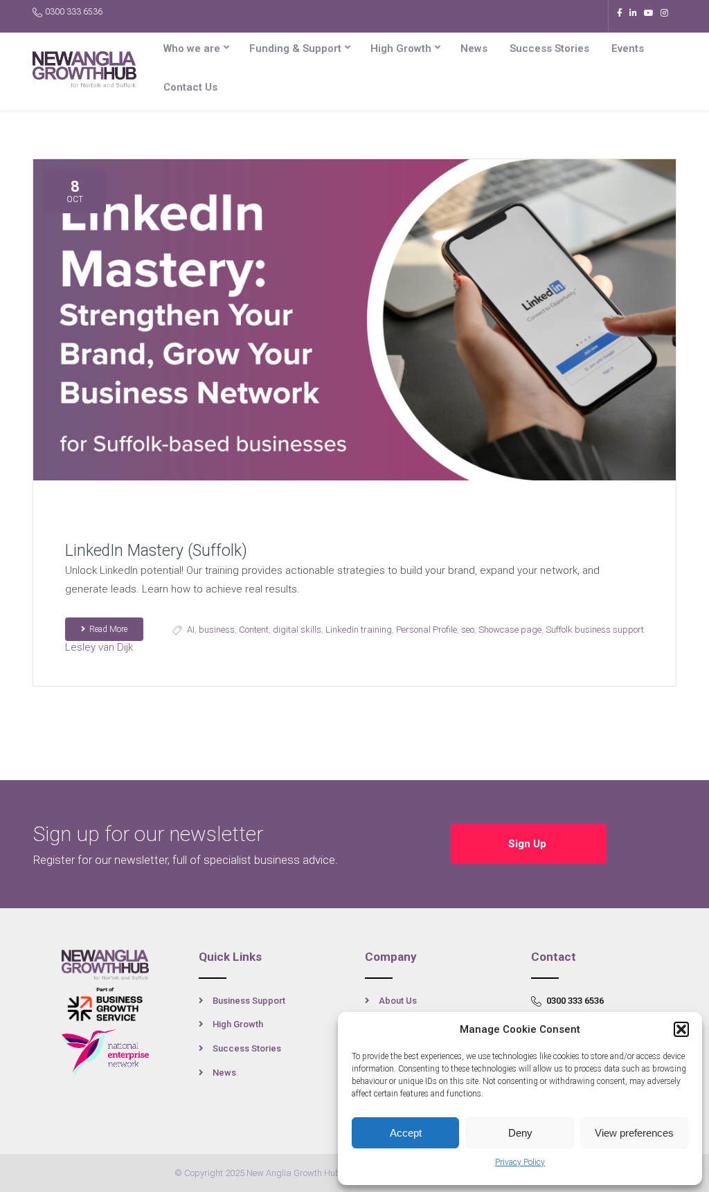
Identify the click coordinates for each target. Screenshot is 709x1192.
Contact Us (190, 87)
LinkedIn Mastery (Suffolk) (156, 550)
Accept (406, 1133)
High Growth (400, 48)
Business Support (249, 1000)
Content (254, 629)
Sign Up (528, 844)
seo (467, 629)
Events (627, 48)
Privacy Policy (520, 1162)
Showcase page (509, 629)
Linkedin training (358, 629)
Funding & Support (295, 48)
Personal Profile (426, 629)
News (473, 48)
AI (191, 629)
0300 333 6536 (73, 12)
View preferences (634, 1133)
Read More (108, 629)
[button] (681, 1029)
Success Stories (549, 48)
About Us (398, 1000)
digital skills (297, 629)
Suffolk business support (595, 629)
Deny (520, 1133)
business (217, 629)
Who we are (191, 48)
